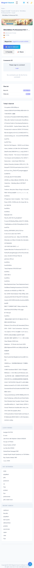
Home (3, 8)
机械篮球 (6, 350)
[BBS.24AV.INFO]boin (10, 322)
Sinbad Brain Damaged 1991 (10, 451)
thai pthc (5, 513)
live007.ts (6, 366)
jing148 (6, 303)
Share (20, 52)
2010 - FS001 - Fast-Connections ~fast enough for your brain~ (17, 328)
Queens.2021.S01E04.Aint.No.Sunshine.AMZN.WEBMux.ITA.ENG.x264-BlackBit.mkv (17, 300)
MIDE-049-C (7, 391)
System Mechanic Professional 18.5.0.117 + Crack (17, 249)
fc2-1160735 (7, 205)
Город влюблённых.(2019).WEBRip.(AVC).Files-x (17, 395)
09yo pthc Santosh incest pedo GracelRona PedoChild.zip (17, 120)
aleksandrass (7, 522)
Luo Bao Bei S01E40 (8, 448)
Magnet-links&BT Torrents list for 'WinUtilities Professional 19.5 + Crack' (13, 11)
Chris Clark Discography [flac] (12, 410)
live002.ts (7, 196)
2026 (4, 471)
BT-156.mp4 (7, 312)
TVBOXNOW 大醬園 (9, 113)
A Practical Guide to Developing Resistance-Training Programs (17, 123)
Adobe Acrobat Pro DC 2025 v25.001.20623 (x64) (17, 385)
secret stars (6, 529)
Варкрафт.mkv (8, 214)
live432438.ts (8, 265)
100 (5, 360)
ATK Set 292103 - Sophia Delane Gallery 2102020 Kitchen (17, 126)
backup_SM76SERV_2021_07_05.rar (13, 230)
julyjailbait (6, 474)
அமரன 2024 (6, 460)
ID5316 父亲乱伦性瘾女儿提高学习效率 (14, 335)
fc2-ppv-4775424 (8, 441)
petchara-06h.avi (9, 259)
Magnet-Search (7, 3)
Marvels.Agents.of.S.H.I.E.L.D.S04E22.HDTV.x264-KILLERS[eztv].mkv (17, 132)
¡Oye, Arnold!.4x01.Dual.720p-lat (13, 256)
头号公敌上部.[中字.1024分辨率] (12, 177)
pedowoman (6, 496)
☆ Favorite (8, 52)
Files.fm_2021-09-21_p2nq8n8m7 (13, 218)
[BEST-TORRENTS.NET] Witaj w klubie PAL (16, 306)
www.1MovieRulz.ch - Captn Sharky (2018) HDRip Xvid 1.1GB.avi (17, 404)
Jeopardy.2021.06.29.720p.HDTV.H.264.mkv (16, 297)
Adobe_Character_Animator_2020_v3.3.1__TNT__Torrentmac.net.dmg (17, 164)
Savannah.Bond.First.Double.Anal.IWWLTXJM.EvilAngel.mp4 (17, 388)
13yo (4, 538)
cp (4, 484)
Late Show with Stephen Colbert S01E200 (14, 438)
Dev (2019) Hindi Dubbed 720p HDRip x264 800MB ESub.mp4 (17, 293)
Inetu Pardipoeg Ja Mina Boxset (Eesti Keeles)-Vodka (17, 398)
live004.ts (7, 281)
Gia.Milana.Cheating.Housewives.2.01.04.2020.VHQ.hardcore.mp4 (17, 287)
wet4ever (6, 510)
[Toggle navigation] (16, 2)
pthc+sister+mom (8, 499)
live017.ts (6, 139)
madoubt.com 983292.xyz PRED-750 (14, 290)
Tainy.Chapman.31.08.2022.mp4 (12, 268)
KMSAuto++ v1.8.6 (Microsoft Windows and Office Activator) (17, 372)
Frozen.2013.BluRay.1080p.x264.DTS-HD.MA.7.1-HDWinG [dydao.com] (17, 221)
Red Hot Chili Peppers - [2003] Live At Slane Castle (17, 145)
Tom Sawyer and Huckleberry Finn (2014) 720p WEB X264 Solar (17, 158)
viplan (5, 532)
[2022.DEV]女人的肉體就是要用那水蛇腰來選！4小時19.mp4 (17, 379)
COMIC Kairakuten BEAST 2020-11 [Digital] (15, 369)
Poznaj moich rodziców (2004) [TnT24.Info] (16, 129)
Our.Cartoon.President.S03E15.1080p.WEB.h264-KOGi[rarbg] (17, 117)
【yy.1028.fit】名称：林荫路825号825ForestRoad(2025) (17, 376)
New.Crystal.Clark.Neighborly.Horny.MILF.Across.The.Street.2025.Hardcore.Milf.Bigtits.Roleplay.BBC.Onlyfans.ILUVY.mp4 (17, 357)
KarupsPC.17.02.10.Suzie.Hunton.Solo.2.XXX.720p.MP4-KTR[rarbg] (17, 167)
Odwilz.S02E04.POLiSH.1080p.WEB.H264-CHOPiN (17, 110)
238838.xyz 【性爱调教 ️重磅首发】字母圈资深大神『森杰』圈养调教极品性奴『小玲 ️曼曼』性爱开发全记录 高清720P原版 (17, 363)
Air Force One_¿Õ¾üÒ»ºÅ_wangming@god (16, 170)
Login (17, 68)
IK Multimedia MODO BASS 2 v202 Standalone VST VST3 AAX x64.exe (17, 417)
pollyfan (5, 526)
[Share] (27, 2)
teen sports (6, 519)
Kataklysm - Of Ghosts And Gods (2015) (15, 344)
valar (4, 535)
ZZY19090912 (8, 243)
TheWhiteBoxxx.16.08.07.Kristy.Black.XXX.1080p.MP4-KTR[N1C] (17, 224)
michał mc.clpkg (8, 420)
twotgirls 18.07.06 (8, 432)
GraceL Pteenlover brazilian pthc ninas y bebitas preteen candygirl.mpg (17, 407)
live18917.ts (7, 173)
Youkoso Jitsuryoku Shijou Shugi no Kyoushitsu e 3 (17, 189)
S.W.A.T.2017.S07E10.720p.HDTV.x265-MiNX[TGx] (17, 382)
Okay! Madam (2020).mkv (11, 341)
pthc (4, 477)
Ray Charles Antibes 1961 (10, 457)
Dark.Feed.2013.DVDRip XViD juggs (14, 309)
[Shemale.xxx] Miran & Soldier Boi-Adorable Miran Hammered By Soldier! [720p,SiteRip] (17, 240)
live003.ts (7, 186)
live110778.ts (7, 142)
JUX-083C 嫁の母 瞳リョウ (11, 246)
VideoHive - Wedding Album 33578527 (15, 183)
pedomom (6, 480)
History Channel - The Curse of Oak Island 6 (16, 154)
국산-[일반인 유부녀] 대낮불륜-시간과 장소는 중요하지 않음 (17, 331)
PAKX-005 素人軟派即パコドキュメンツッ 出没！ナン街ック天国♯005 (17, 192)
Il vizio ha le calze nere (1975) (12, 233)
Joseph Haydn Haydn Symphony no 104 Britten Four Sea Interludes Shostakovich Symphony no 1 (17, 454)
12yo (4, 487)
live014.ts (6, 353)
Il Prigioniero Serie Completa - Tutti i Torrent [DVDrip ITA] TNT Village (17, 199)
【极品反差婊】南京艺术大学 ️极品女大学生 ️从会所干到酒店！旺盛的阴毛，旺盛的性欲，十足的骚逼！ (17, 319)
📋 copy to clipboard (11, 47)
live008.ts (7, 208)
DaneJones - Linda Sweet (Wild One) (14, 161)
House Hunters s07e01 (9, 445)
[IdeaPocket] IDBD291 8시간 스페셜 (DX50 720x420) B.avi (17, 151)
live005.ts (7, 278)
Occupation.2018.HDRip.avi (11, 107)
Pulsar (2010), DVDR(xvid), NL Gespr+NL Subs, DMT (17, 202)
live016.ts (6, 271)
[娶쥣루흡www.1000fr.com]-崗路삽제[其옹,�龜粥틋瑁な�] (17, 347)
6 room (5, 435)
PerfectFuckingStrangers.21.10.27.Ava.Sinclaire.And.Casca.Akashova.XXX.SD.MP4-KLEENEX (17, 252)
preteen (5, 490)
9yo (4, 493)
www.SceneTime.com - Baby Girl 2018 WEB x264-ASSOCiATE (17, 237)
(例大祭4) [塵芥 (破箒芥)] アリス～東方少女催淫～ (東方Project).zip (17, 338)
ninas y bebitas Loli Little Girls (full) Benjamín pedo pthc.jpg (17, 148)
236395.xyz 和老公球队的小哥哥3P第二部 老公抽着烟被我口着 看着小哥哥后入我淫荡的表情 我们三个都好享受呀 (17, 180)
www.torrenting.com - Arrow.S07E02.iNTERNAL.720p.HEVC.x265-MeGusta (17, 135)
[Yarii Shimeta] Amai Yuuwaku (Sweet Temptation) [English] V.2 (17, 401)
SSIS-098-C (7, 274)
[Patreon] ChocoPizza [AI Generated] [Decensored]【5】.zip (17, 325)
